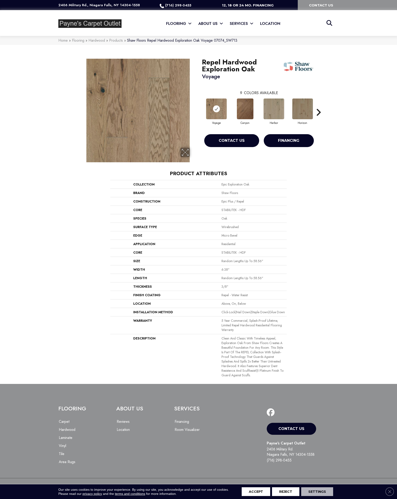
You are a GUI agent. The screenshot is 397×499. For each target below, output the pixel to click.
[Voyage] (216, 108)
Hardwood (96, 40)
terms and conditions (130, 494)
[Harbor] (273, 108)
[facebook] (272, 412)
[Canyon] (245, 108)
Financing (288, 140)
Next (318, 105)
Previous (199, 105)
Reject (285, 492)
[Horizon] (302, 108)
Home (63, 40)
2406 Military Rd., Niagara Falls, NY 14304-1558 (99, 5)
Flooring (78, 40)
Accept (256, 492)
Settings (317, 492)
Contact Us (232, 140)
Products (116, 40)
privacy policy (92, 494)
